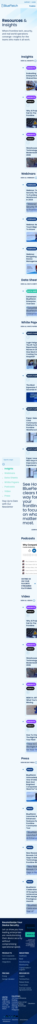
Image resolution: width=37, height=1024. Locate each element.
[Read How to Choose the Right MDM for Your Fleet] (28, 729)
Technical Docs (24, 979)
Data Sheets (11, 477)
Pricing (4, 976)
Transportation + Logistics (25, 969)
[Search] (4, 464)
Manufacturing (24, 962)
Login (34, 2)
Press (7, 495)
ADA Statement (6, 1021)
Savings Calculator (8, 979)
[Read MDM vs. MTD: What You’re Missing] (28, 692)
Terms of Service (24, 1019)
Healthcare (23, 956)
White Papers (11, 482)
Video (7, 491)
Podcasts (9, 486)
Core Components (8, 956)
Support (27, 2)
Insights (8, 468)
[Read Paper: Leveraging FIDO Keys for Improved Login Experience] (28, 452)
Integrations (6, 962)
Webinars (9, 473)
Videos (30, 101)
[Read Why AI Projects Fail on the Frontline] (28, 105)
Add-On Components (9, 959)
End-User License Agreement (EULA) (25, 989)
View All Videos (26, 601)
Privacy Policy (15, 1019)
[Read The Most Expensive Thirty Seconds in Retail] (28, 379)
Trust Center (23, 985)
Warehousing (23, 965)
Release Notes (24, 982)
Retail (21, 959)
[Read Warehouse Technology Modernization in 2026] (28, 142)
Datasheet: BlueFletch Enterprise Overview (31, 300)
